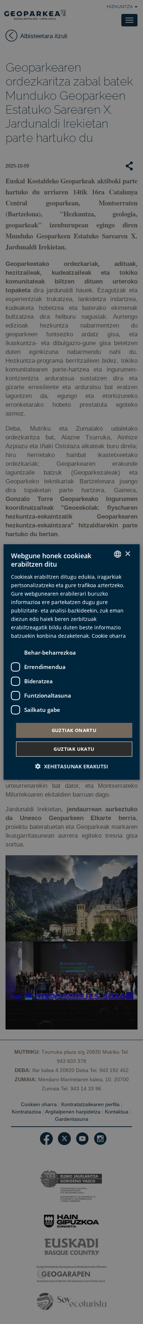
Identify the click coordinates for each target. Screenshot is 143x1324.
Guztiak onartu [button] (74, 730)
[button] (71, 766)
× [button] (127, 553)
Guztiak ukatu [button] (74, 749)
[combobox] (117, 554)
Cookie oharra (109, 635)
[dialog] (72, 662)
